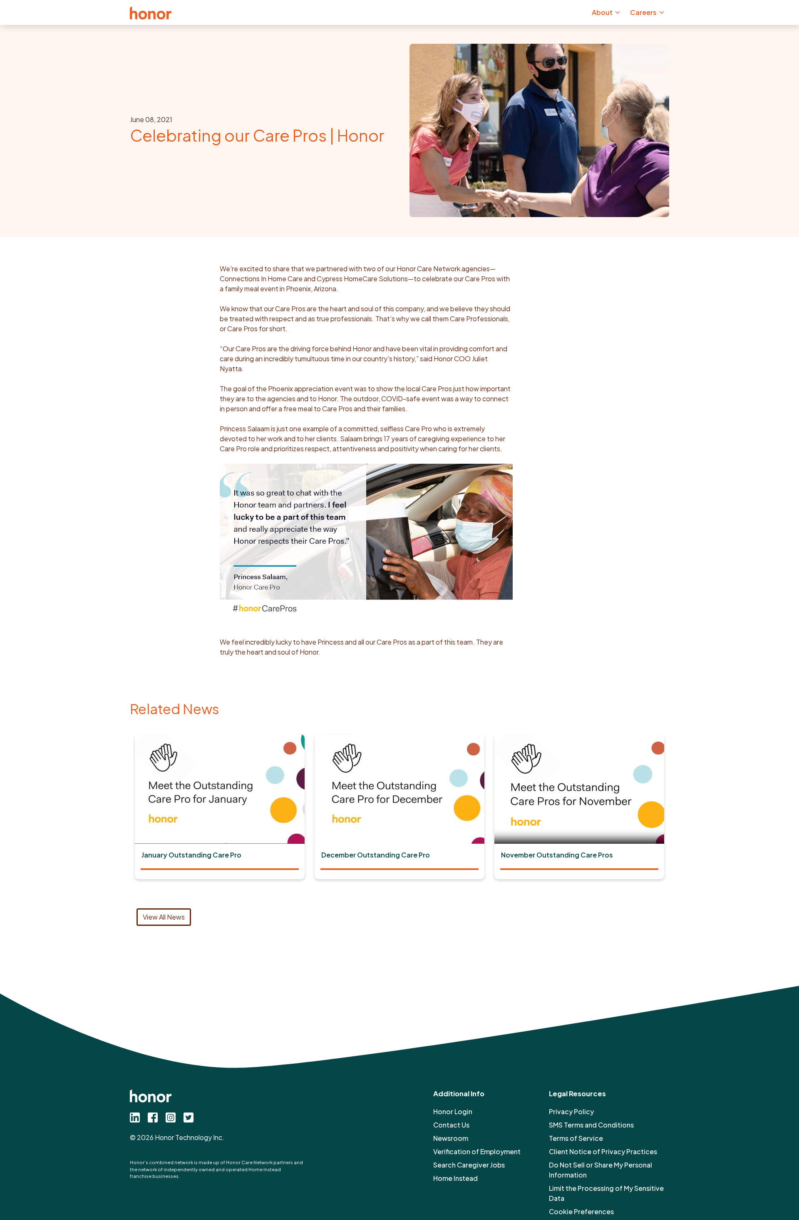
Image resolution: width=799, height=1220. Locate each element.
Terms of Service (576, 1138)
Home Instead (455, 1178)
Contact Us (451, 1124)
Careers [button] (643, 12)
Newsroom (450, 1138)
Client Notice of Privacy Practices (603, 1151)
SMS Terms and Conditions (591, 1124)
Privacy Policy (571, 1111)
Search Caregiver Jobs (469, 1164)
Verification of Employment (477, 1151)
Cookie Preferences (581, 1211)
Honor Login (452, 1111)
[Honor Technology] (150, 12)
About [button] (602, 12)
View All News (164, 916)
